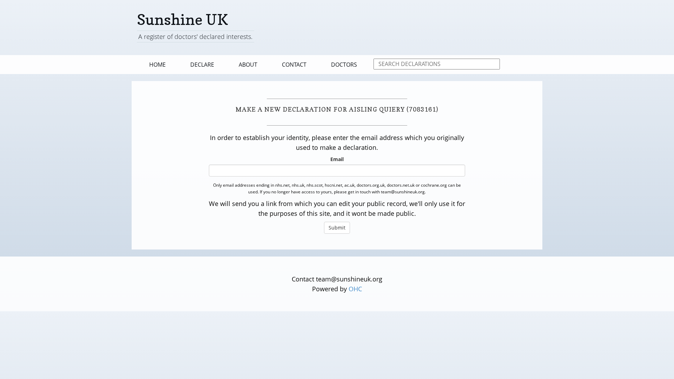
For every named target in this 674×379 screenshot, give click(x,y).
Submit (337, 227)
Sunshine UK (182, 19)
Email (337, 159)
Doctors (344, 64)
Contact (294, 64)
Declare (202, 64)
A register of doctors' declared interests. (195, 36)
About (248, 64)
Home (157, 64)
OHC (355, 289)
